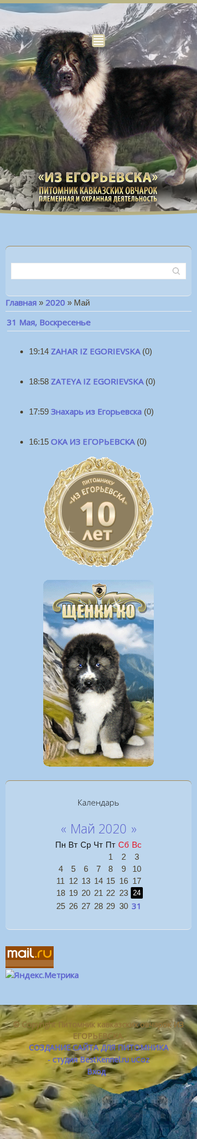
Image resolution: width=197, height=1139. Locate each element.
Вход (96, 1071)
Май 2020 (99, 828)
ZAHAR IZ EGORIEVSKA (95, 351)
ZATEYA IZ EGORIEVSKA (97, 381)
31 (137, 905)
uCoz (140, 1059)
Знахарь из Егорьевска (96, 411)
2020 (55, 302)
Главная (21, 302)
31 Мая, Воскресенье (49, 322)
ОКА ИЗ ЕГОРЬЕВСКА (93, 441)
